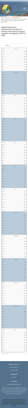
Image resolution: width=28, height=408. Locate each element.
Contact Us (14, 377)
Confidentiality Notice (14, 367)
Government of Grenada (14, 384)
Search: (7, 45)
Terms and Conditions (14, 370)
